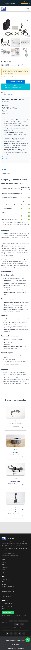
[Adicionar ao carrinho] (22, 428)
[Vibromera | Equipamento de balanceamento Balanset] (4, 9)
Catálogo (4, 562)
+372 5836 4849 (7, 603)
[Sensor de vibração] (15, 469)
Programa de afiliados (7, 572)
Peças (15, 420)
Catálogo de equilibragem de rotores (15, 640)
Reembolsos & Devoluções (8, 591)
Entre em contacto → (7, 612)
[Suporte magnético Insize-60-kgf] (15, 498)
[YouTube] (19, 633)
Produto (6, 15)
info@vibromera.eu (7, 111)
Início (2, 15)
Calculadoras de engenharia (8, 586)
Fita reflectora (15, 452)
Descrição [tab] (5, 169)
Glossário (4, 584)
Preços (3, 564)
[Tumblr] (23, 633)
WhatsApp (6, 608)
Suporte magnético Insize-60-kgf (15, 510)
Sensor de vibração (15, 481)
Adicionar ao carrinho (14, 81)
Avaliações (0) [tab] (6, 173)
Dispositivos (11, 15)
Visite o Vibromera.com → (24, 3)
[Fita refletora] (15, 441)
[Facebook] (7, 633)
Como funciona (5, 579)
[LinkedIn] (15, 633)
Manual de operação (7, 589)
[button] (27, 20)
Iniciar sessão (15, 644)
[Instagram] (11, 633)
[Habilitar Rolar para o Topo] (28, 647)
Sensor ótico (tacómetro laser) (15, 423)
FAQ (3, 581)
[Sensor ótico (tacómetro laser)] (15, 412)
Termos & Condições (7, 593)
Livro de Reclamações (7, 596)
